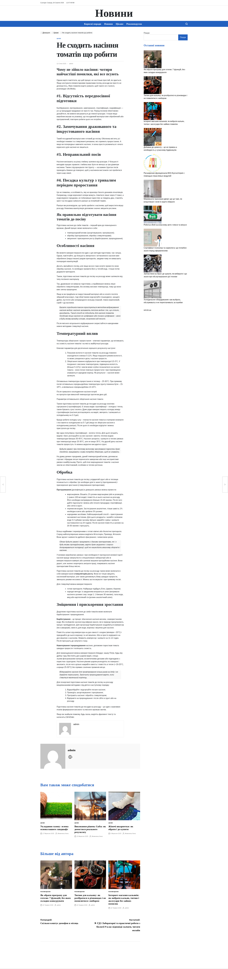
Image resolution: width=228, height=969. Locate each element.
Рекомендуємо (134, 24)
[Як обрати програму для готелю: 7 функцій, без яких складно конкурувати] (153, 59)
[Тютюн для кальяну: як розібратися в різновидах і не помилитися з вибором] (153, 85)
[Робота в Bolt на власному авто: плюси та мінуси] (153, 214)
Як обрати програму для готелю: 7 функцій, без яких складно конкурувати (55, 898)
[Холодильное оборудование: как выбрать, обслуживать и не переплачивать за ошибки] (153, 289)
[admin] (52, 756)
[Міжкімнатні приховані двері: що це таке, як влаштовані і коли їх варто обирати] (153, 189)
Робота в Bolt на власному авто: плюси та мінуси (165, 225)
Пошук (147, 33)
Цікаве (119, 24)
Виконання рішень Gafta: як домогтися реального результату (90, 829)
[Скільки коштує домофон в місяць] (3, 484)
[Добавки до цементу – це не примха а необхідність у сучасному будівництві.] (153, 137)
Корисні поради (92, 24)
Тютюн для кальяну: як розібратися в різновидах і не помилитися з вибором (90, 898)
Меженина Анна (63, 833)
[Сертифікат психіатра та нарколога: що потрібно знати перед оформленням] (153, 237)
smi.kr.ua (147, 310)
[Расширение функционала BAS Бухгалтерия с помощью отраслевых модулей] (153, 163)
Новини (114, 13)
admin (71, 63)
